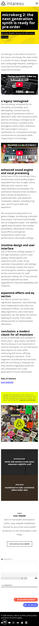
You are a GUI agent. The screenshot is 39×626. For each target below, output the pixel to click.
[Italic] (4, 578)
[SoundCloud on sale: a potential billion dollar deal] (19, 488)
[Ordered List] (11, 578)
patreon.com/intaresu (27, 400)
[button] (37, 3)
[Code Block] (17, 578)
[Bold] (2, 578)
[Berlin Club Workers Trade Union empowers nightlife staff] (19, 462)
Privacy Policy (31, 615)
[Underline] (6, 578)
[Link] (19, 578)
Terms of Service (10, 618)
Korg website (7, 382)
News (31, 33)
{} (22, 578)
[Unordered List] (13, 578)
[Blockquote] (15, 578)
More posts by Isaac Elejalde (19, 544)
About (16, 615)
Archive (23, 615)
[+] (25, 578)
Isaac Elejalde (9, 33)
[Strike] (8, 578)
